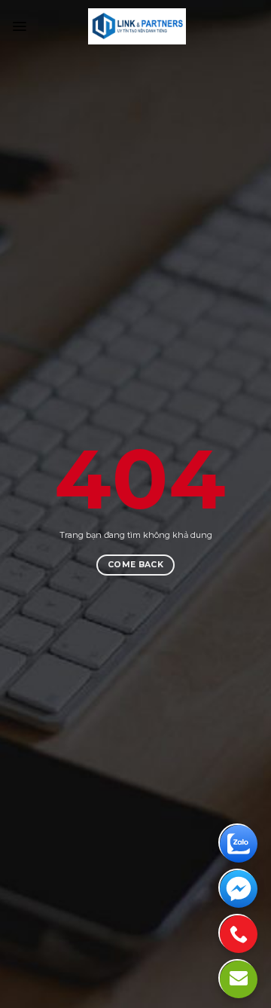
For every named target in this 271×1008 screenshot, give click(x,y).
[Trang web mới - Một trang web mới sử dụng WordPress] (136, 26)
